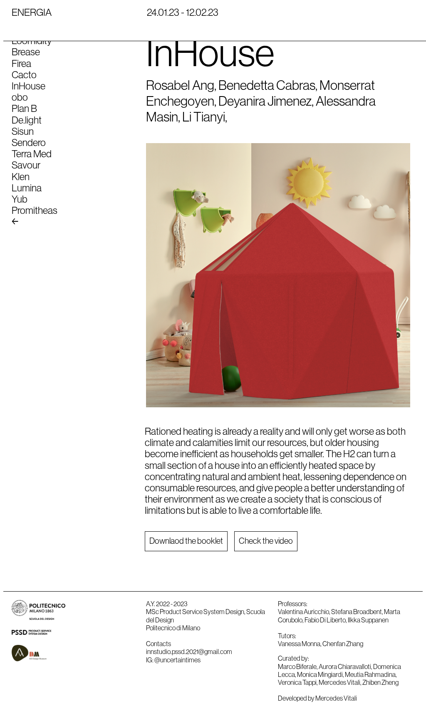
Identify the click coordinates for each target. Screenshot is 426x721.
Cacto (24, 74)
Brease (26, 51)
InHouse (28, 85)
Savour (26, 165)
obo (20, 97)
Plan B (24, 108)
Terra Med (32, 153)
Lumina (27, 187)
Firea (21, 63)
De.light (27, 120)
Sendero (29, 142)
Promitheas (34, 210)
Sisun (23, 131)
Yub (19, 199)
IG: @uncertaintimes (173, 660)
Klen (21, 176)
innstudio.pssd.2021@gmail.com (189, 651)
